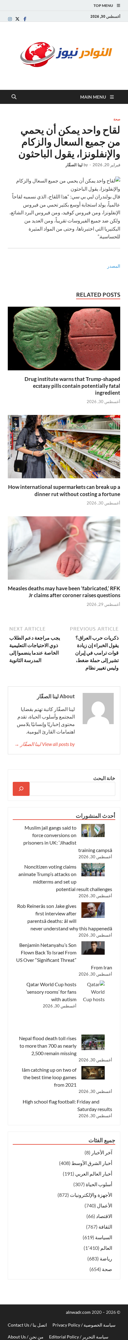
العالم (106, 1248)
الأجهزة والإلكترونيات (91, 1195)
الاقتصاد (104, 1216)
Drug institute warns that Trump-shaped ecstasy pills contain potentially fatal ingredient (72, 386)
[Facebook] (25, 18)
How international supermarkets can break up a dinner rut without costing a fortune (64, 490)
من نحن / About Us (25, 1336)
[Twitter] (17, 18)
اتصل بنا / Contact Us (27, 1325)
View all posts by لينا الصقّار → (44, 744)
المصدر (113, 266)
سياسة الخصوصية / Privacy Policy (84, 1325)
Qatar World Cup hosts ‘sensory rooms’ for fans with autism (51, 991)
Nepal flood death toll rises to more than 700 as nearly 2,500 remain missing (47, 1045)
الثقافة (105, 1227)
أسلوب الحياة (99, 1184)
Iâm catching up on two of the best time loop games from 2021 (49, 1077)
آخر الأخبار (101, 1152)
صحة (116, 119)
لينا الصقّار (74, 164)
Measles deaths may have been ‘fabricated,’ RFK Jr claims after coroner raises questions (64, 591)
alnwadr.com (79, 1312)
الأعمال (104, 1205)
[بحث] (21, 789)
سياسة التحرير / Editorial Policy (78, 1336)
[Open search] (14, 97)
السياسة (103, 1237)
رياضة (106, 1258)
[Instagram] (10, 18)
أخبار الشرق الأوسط (91, 1163)
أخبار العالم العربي (93, 1174)
